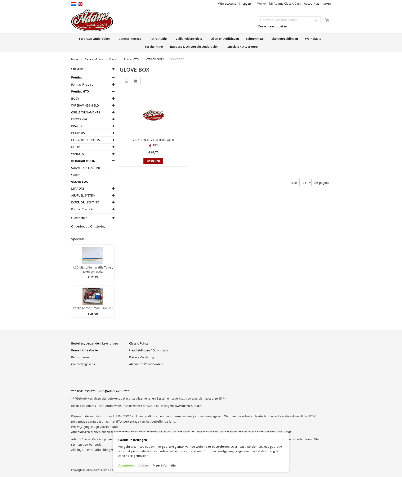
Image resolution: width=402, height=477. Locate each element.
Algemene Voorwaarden (146, 364)
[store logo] (92, 20)
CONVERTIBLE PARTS (85, 140)
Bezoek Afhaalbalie (84, 350)
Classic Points (138, 343)
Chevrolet (78, 69)
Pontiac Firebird (82, 84)
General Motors (94, 59)
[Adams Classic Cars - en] (80, 3)
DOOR (75, 147)
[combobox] (289, 20)
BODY (75, 98)
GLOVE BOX (79, 182)
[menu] (201, 43)
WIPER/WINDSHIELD (85, 105)
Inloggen (245, 3)
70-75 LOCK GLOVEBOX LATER (153, 140)
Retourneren (80, 357)
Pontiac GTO (131, 59)
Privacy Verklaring (141, 357)
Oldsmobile (79, 218)
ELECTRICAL (79, 119)
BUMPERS (78, 133)
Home (75, 59)
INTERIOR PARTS (154, 59)
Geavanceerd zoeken (272, 26)
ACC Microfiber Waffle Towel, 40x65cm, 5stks (93, 269)
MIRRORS (77, 188)
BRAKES (76, 126)
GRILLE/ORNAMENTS (85, 112)
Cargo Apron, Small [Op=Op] (93, 308)
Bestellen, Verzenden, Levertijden (94, 343)
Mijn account (227, 3)
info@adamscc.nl (111, 391)
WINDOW (77, 154)
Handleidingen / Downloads (148, 350)
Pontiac (114, 59)
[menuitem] (95, 39)
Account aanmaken (317, 3)
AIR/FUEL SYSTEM (83, 195)
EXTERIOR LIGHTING (85, 202)
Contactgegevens (83, 364)
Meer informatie (164, 465)
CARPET (76, 175)
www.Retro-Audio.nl (188, 406)
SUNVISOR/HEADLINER (87, 168)
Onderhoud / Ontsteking (88, 226)
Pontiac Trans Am (83, 209)
